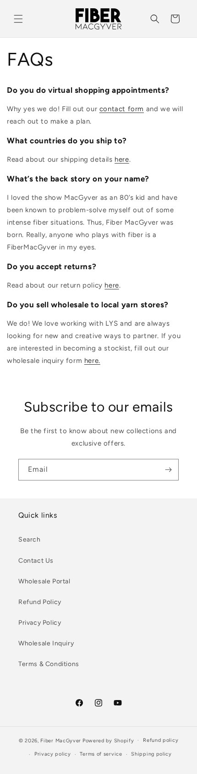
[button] (18, 19)
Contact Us (36, 561)
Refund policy (160, 740)
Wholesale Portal (44, 581)
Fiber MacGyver (60, 740)
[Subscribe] (168, 469)
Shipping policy (151, 754)
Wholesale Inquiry (46, 643)
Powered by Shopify (108, 740)
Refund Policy (39, 602)
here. (92, 360)
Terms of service (101, 754)
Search (29, 539)
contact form (121, 109)
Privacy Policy (39, 623)
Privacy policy (52, 754)
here (122, 159)
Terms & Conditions (48, 664)
